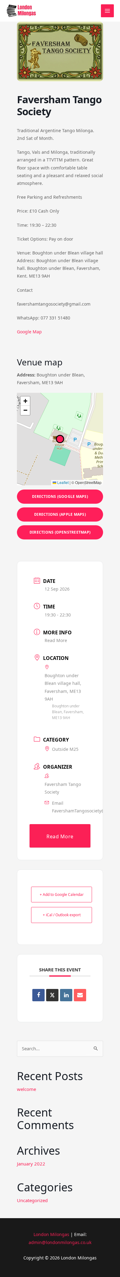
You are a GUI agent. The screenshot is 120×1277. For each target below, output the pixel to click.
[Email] (80, 995)
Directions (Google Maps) (60, 496)
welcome (26, 1089)
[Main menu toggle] (107, 11)
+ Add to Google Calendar (62, 894)
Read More (56, 640)
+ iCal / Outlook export (62, 914)
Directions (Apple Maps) (60, 514)
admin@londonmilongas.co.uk (60, 1242)
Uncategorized (32, 1200)
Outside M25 (65, 749)
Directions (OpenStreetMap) (60, 532)
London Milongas (51, 1234)
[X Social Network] (52, 995)
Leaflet (62, 482)
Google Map (29, 332)
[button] (25, 401)
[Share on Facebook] (38, 995)
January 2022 (31, 1164)
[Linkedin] (66, 995)
